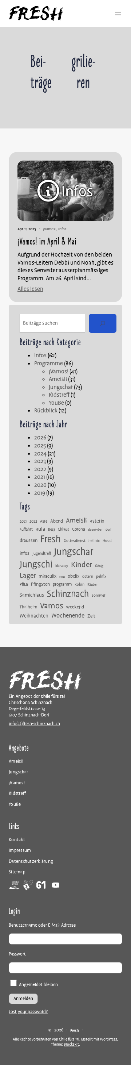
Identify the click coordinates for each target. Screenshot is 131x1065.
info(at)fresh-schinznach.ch (34, 724)
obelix (73, 576)
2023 (40, 461)
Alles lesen (30, 289)
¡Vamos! (49, 229)
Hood (107, 540)
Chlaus (63, 529)
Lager (28, 575)
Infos (62, 229)
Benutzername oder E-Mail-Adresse (42, 925)
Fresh (50, 539)
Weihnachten (34, 616)
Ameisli (58, 379)
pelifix (101, 576)
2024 (40, 454)
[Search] (102, 323)
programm (62, 585)
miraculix (47, 576)
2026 (40, 438)
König (99, 566)
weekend (75, 607)
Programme (48, 364)
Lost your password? (28, 1012)
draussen (28, 541)
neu (62, 577)
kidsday (61, 566)
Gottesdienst (75, 540)
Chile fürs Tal (69, 1039)
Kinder (81, 565)
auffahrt (26, 529)
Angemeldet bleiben (38, 985)
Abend (56, 521)
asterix (97, 521)
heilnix (94, 540)
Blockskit (71, 1044)
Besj (51, 529)
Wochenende (67, 615)
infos (24, 553)
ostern (87, 576)
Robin (79, 584)
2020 (40, 485)
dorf (108, 530)
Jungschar (61, 387)
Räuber (92, 585)
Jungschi (36, 564)
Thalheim (28, 607)
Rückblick (45, 411)
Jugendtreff (41, 553)
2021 (39, 477)
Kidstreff (59, 395)
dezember (95, 530)
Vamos (51, 605)
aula (40, 529)
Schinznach (68, 594)
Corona (78, 529)
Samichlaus (32, 595)
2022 (40, 469)
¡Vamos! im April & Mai (47, 241)
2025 (40, 446)
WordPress (108, 1039)
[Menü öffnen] (118, 13)
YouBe (56, 403)
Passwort (17, 954)
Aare (43, 521)
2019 (39, 493)
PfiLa (24, 585)
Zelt (91, 616)
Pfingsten (40, 584)
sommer (99, 595)
